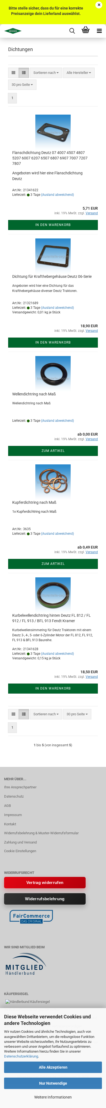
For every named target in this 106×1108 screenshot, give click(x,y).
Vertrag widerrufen (44, 882)
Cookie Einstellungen (20, 851)
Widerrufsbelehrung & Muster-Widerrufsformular (41, 833)
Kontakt (10, 824)
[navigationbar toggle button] (99, 31)
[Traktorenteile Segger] (11, 31)
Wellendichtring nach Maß (34, 394)
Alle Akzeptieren (53, 1067)
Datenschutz (14, 796)
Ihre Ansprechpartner (20, 787)
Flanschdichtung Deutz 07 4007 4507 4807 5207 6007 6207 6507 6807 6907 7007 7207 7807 (50, 158)
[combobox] (46, 73)
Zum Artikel (53, 451)
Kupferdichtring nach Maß (34, 502)
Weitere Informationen (53, 1097)
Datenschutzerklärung (21, 1056)
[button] (13, 73)
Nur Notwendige (53, 1083)
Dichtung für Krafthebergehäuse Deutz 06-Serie (52, 276)
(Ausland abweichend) (57, 195)
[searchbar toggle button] (72, 31)
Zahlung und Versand (20, 842)
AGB (7, 806)
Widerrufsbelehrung (44, 898)
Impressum (13, 815)
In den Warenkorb (53, 225)
